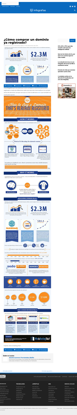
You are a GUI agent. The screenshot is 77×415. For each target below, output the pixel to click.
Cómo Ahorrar (51, 397)
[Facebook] (70, 6)
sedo (39, 92)
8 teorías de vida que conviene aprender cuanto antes (66, 70)
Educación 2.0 (51, 386)
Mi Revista (50, 401)
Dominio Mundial (52, 388)
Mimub (2, 400)
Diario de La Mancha (70, 397)
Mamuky (34, 394)
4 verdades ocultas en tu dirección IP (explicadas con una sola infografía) (65, 78)
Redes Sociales (19, 395)
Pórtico (1, 402)
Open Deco (3, 388)
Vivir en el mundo (36, 397)
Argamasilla (68, 390)
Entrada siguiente (47, 371)
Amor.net (34, 392)
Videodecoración (4, 393)
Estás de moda (36, 388)
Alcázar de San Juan (70, 388)
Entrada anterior (7, 371)
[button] (74, 10)
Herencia (67, 399)
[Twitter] (72, 6)
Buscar (72, 40)
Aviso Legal (59, 408)
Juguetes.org (51, 392)
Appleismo (19, 390)
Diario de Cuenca (69, 395)
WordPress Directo (20, 394)
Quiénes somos (5, 6)
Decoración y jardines (5, 399)
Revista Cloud (19, 397)
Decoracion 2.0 (3, 386)
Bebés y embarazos (37, 390)
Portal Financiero (52, 399)
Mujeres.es (35, 395)
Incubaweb (19, 392)
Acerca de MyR (73, 376)
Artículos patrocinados (40, 376)
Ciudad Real (68, 393)
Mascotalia (51, 395)
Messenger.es (19, 388)
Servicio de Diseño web (54, 376)
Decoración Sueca (4, 389)
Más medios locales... (70, 401)
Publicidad (12, 6)
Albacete (67, 386)
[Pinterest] (74, 6)
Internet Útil (19, 399)
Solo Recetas (35, 386)
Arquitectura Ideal (4, 391)
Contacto (18, 6)
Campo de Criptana (69, 392)
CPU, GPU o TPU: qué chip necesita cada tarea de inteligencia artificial (65, 47)
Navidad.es (51, 390)
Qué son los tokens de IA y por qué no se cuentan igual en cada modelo (66, 55)
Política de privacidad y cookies (70, 408)
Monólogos (51, 394)
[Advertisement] (38, 24)
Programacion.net (20, 386)
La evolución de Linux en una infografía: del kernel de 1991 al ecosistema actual (66, 63)
